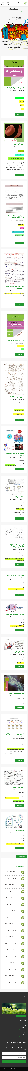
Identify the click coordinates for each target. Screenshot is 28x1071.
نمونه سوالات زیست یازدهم (11, 898)
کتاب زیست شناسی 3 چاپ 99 (16, 340)
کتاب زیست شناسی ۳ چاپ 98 (16, 693)
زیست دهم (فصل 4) (12, 982)
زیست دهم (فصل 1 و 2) (11, 872)
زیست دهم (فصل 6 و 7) (11, 969)
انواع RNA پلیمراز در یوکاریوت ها (15, 614)
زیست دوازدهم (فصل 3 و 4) (10, 976)
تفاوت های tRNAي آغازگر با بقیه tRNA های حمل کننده (15, 546)
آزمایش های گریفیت (18, 787)
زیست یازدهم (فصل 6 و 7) (11, 930)
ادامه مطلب (19, 114)
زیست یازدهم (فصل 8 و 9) (11, 937)
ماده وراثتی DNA (19, 830)
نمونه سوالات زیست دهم (11, 891)
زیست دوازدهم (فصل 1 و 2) (10, 885)
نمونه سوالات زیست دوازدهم (10, 904)
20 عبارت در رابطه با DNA (16, 397)
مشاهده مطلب (22, 1030)
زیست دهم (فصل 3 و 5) (11, 963)
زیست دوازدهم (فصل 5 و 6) (10, 943)
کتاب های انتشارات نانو (11, 917)
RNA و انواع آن (19, 652)
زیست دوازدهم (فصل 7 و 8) (10, 956)
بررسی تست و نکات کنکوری (11, 950)
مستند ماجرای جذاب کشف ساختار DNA (15, 576)
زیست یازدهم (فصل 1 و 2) (11, 878)
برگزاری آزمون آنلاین (18, 144)
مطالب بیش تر (22, 856)
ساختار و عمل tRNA (18, 497)
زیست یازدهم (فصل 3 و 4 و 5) (10, 924)
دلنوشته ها (14, 911)
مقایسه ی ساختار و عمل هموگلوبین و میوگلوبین (14, 454)
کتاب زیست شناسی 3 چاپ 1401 (15, 88)
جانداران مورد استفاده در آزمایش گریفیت (15, 735)
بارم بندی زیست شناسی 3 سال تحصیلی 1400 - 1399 (16, 216)
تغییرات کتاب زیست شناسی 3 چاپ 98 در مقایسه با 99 (15, 287)
